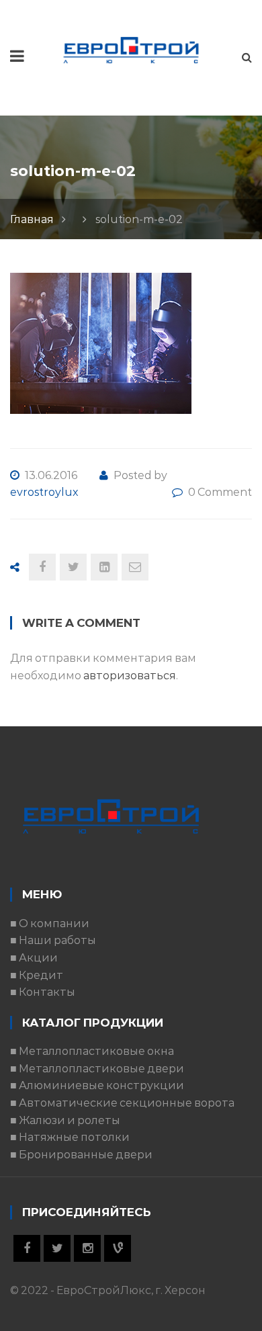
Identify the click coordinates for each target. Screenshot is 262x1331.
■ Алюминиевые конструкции (97, 1085)
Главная (32, 219)
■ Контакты (42, 992)
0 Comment (220, 492)
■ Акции (34, 957)
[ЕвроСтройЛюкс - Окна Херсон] (131, 49)
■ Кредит (36, 975)
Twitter (57, 1248)
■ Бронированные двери (81, 1154)
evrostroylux (44, 492)
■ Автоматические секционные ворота (122, 1103)
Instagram (87, 1248)
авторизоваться (129, 675)
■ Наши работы (53, 940)
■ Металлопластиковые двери (97, 1068)
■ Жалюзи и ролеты (65, 1120)
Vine (117, 1248)
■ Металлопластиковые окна (92, 1051)
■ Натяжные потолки (70, 1137)
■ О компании (49, 923)
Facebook (26, 1248)
